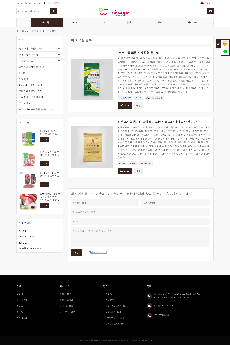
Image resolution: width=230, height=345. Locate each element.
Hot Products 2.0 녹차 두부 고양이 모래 (49, 132)
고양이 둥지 (25, 103)
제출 (76, 252)
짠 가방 (35, 31)
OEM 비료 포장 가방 (154, 98)
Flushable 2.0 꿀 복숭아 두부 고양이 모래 (49, 176)
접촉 (149, 286)
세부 (138, 105)
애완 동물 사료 (26, 60)
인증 (21, 312)
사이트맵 (23, 318)
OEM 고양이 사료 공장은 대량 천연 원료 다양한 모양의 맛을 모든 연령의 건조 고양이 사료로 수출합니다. (50, 197)
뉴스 (74, 22)
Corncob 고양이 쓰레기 (30, 85)
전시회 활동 (67, 306)
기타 (44, 139)
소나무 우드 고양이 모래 (31, 97)
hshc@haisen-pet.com (31, 3)
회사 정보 (66, 294)
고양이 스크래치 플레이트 (31, 66)
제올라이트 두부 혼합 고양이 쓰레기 (36, 109)
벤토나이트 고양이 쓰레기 (31, 48)
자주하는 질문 (68, 312)
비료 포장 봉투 (125, 98)
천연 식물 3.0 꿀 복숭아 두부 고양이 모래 (49, 155)
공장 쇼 (130, 22)
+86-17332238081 (55, 3)
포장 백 (122, 163)
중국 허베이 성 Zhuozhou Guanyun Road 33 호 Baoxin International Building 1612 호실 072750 (178, 296)
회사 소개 (192, 22)
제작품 (45, 22)
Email (124, 105)
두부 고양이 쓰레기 (28, 54)
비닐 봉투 (23, 79)
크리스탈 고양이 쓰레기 (30, 91)
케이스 (101, 22)
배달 (21, 294)
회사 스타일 (67, 300)
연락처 (161, 22)
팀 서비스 (23, 300)
